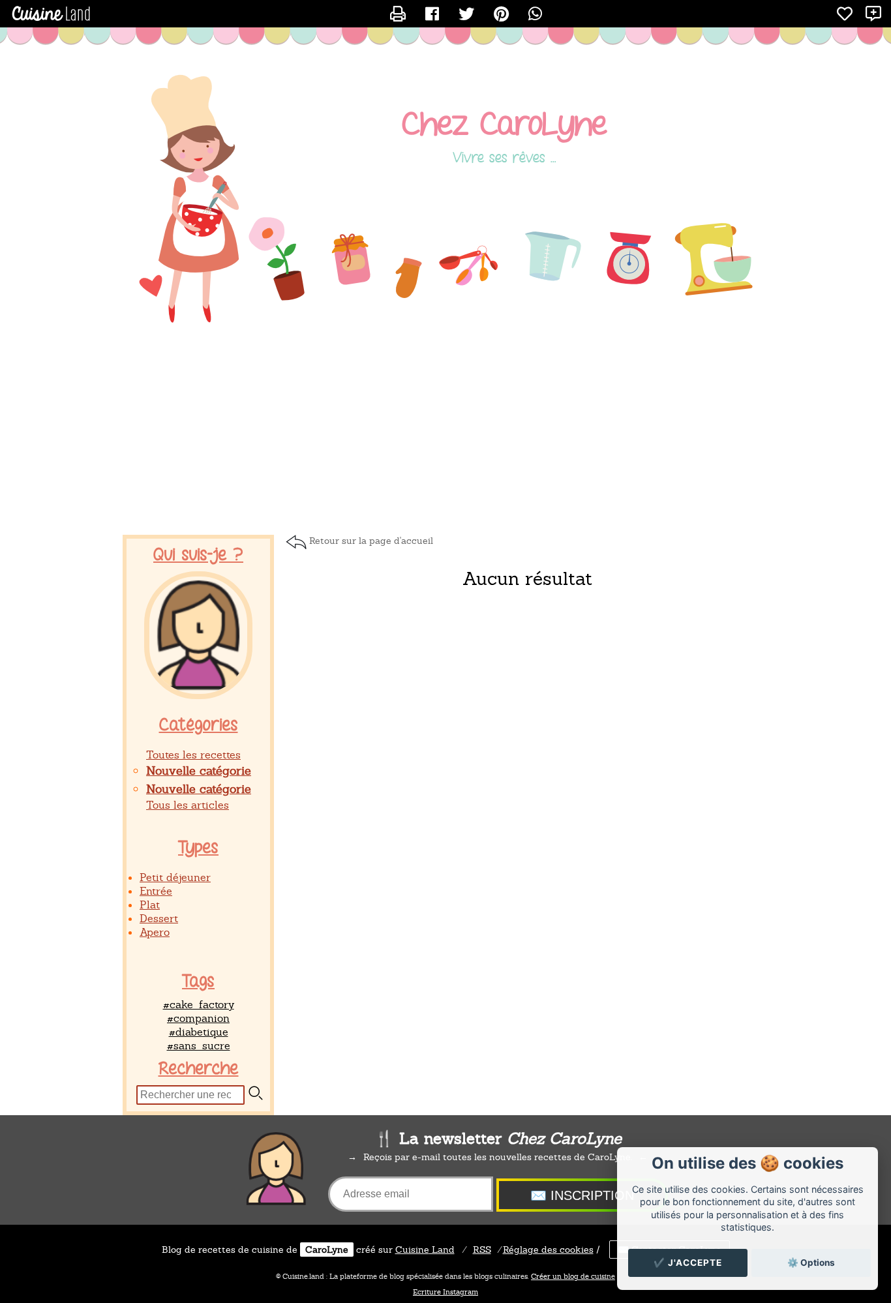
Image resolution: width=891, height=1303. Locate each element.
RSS (482, 1249)
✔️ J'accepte (688, 1262)
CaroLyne (326, 1249)
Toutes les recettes (193, 755)
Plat (150, 905)
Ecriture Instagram (445, 1291)
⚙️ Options (811, 1262)
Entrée (156, 891)
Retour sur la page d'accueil (371, 541)
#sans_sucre (198, 1046)
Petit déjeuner (175, 877)
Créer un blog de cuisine (573, 1276)
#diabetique (198, 1032)
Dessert (159, 918)
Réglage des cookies (548, 1249)
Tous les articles (187, 805)
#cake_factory (198, 1004)
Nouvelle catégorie (198, 770)
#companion (198, 1018)
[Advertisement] (445, 430)
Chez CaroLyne (504, 125)
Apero (155, 932)
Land (425, 1249)
